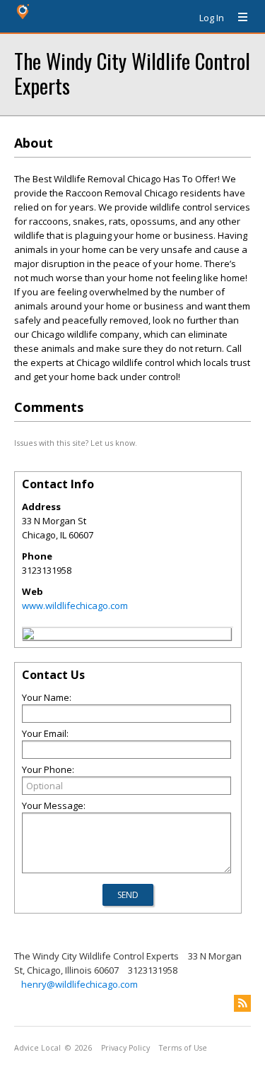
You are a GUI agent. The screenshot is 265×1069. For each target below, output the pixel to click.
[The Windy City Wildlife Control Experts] (28, 636)
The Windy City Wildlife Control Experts (132, 72)
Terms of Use (183, 1048)
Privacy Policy (125, 1048)
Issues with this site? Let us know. (75, 442)
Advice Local (37, 1048)
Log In (211, 17)
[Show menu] (237, 17)
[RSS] (242, 1003)
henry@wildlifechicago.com (79, 984)
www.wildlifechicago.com (75, 605)
